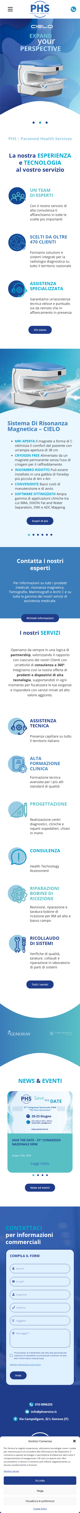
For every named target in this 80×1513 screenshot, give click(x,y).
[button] (74, 1441)
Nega (40, 1490)
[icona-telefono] (73, 8)
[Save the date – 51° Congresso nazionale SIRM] (40, 1093)
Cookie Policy (40, 1508)
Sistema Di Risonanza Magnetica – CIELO (37, 426)
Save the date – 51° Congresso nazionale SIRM (36, 1142)
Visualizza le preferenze (40, 1501)
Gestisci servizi (11, 1471)
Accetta (40, 1480)
